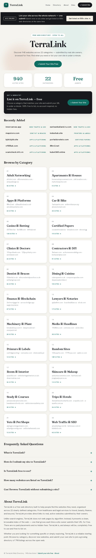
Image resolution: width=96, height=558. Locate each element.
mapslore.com (12, 133)
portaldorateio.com (59, 139)
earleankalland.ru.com (60, 126)
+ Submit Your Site (78, 102)
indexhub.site (56, 133)
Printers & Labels (82, 133)
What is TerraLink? (14, 452)
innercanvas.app (13, 126)
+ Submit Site (85, 5)
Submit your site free (45, 553)
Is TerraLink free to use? (17, 470)
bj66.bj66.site (12, 139)
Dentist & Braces (38, 133)
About (66, 5)
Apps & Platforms (38, 140)
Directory (57, 5)
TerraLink (14, 5)
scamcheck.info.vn (14, 152)
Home (48, 5)
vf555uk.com (12, 145)
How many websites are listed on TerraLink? (28, 480)
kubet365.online (57, 152)
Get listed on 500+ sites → (79, 18)
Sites (73, 5)
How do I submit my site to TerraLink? (25, 461)
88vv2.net (54, 145)
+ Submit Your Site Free (48, 64)
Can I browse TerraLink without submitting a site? (31, 489)
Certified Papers (82, 140)
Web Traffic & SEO (37, 127)
